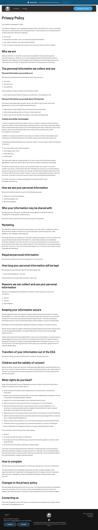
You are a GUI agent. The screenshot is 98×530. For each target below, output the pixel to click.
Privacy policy (90, 515)
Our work (16, 8)
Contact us (90, 516)
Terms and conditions (88, 513)
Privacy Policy (15, 520)
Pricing (25, 8)
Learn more (66, 2)
